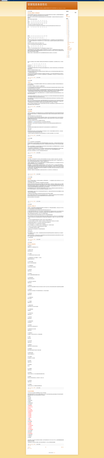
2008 (67, 57)
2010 (67, 55)
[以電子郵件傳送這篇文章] (36, 77)
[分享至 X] (38, 77)
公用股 (30, 78)
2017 (67, 28)
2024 (67, 21)
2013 (67, 32)
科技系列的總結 (31, 391)
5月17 (29, 140)
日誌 (29, 107)
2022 (67, 23)
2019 (67, 26)
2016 (67, 29)
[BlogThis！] (37, 77)
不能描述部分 (30, 240)
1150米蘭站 (30, 157)
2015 (67, 30)
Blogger (54, 452)
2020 (67, 25)
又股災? (29, 82)
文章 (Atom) (30, 448)
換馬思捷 (29, 178)
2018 (67, 27)
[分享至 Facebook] (39, 77)
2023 (67, 22)
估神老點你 (30, 111)
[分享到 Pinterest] (39, 77)
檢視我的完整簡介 (68, 16)
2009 (67, 56)
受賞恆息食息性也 (37, 4)
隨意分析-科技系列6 (32, 244)
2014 (67, 31)
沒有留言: (35, 77)
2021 (67, 24)
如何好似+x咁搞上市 (32, 206)
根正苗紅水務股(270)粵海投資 (33, 12)
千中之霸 (33, 121)
